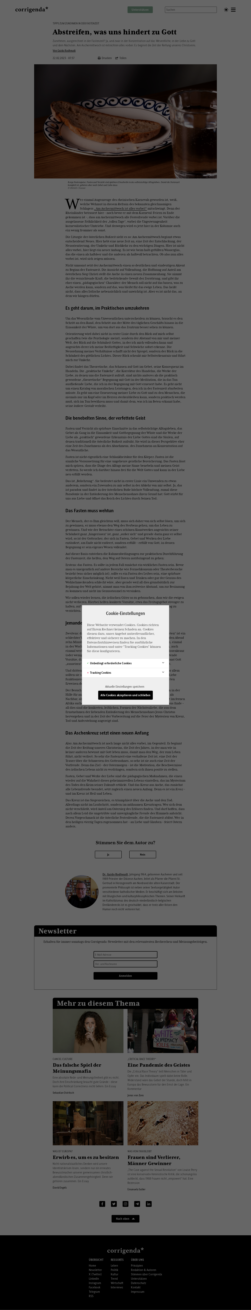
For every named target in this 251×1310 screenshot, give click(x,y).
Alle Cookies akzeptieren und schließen (125, 695)
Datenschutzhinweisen (103, 642)
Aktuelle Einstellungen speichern (125, 686)
